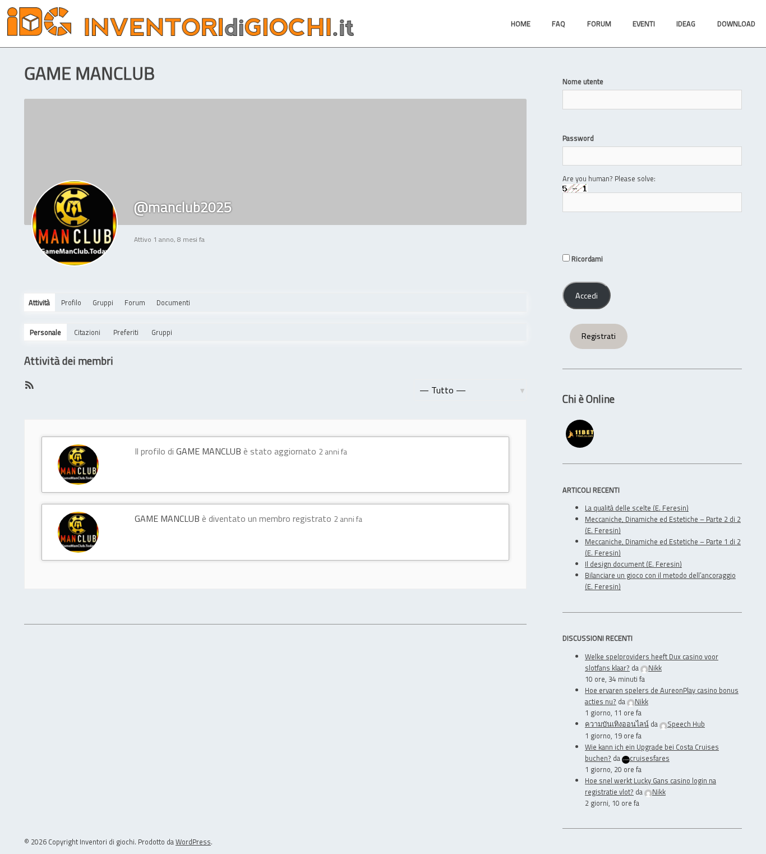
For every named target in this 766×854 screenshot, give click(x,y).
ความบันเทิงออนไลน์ (617, 723)
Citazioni (87, 332)
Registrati (599, 336)
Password (578, 138)
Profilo (71, 302)
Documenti (173, 302)
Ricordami (586, 258)
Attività (39, 302)
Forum (134, 302)
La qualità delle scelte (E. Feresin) (637, 507)
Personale (45, 332)
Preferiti (126, 332)
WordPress (193, 841)
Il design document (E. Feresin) (633, 564)
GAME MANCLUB (208, 451)
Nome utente (582, 81)
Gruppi (103, 302)
